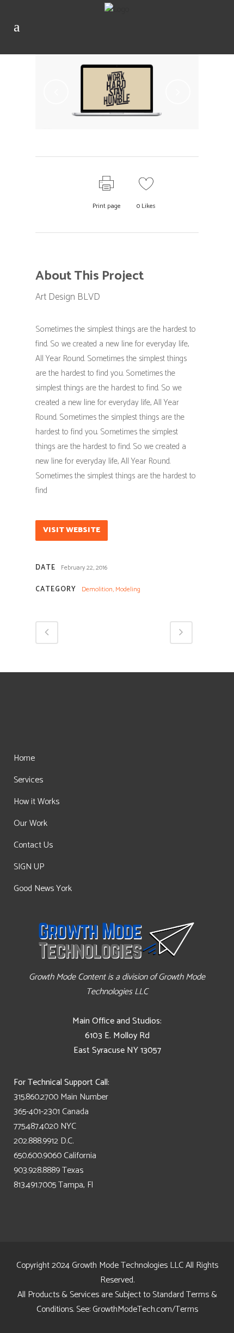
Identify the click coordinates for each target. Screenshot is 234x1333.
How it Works (36, 801)
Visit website (71, 530)
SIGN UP (29, 867)
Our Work (30, 823)
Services (28, 780)
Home (24, 758)
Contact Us (33, 845)
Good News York (43, 888)
